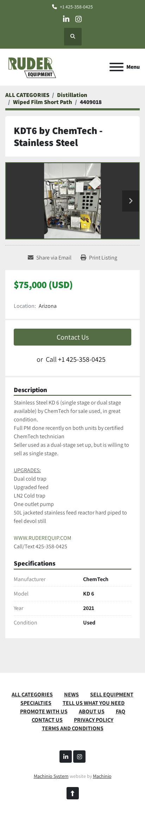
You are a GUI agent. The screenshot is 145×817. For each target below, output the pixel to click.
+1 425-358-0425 (76, 7)
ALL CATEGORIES (32, 694)
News (71, 694)
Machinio (102, 776)
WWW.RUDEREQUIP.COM (42, 538)
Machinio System (51, 776)
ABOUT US (92, 711)
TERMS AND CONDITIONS (72, 728)
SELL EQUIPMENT (111, 694)
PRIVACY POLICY (93, 720)
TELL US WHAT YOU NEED (94, 703)
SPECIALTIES (35, 703)
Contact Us (73, 337)
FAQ (120, 711)
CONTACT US (47, 720)
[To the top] (73, 793)
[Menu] (116, 67)
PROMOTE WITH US (44, 711)
